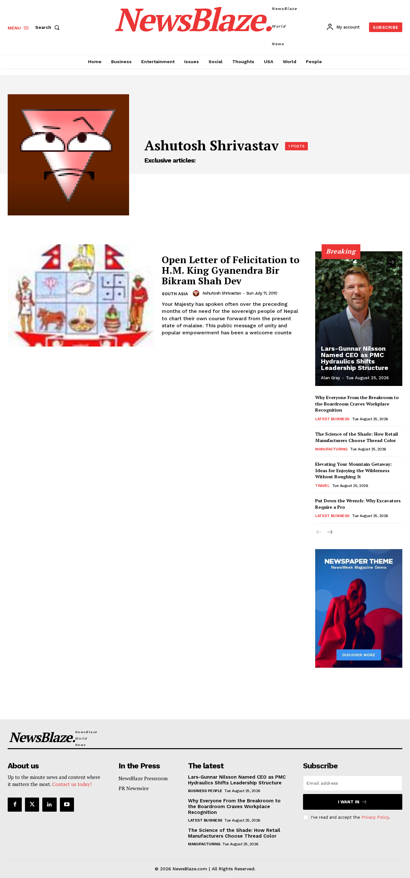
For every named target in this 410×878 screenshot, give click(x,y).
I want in (348, 801)
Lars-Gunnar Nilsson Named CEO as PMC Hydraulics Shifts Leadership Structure (354, 358)
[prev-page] (379, 262)
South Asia (175, 293)
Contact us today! (72, 784)
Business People (205, 791)
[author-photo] (197, 293)
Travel (322, 485)
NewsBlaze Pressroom (143, 778)
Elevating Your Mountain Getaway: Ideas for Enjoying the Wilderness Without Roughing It (353, 470)
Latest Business (332, 419)
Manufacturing (331, 449)
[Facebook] (15, 805)
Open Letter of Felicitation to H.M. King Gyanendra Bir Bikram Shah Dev (230, 270)
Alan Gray (330, 377)
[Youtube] (67, 805)
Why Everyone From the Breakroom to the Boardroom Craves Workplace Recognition (357, 403)
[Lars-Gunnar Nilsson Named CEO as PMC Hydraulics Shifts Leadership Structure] (358, 318)
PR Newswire (134, 788)
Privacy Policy (375, 817)
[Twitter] (32, 805)
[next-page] (391, 262)
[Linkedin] (49, 805)
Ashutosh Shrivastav (221, 293)
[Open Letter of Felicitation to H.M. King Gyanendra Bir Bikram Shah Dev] (81, 295)
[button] (48, 27)
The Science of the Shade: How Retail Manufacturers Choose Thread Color (356, 437)
